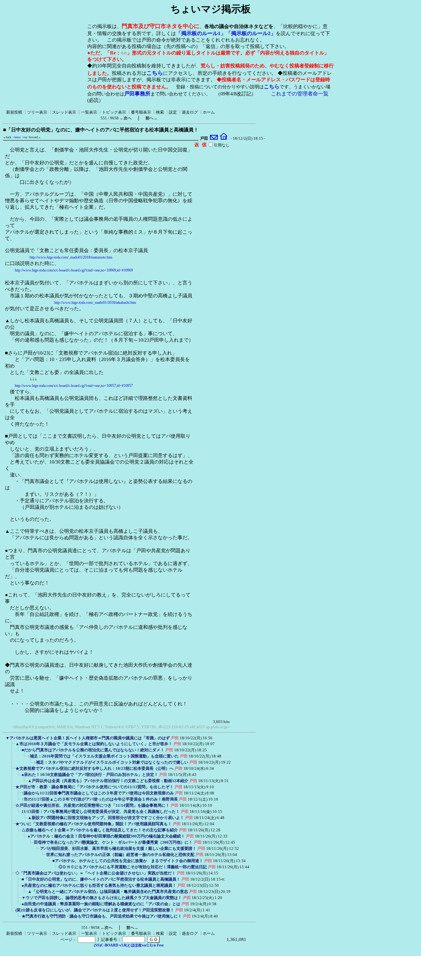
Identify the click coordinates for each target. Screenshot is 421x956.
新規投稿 (14, 112)
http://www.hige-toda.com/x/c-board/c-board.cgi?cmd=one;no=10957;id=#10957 (74, 386)
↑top (24, 137)
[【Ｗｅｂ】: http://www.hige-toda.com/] (223, 138)
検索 (160, 112)
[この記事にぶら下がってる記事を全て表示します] (12, 746)
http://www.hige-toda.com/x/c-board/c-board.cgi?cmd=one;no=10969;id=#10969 (74, 270)
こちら (154, 73)
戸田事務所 (137, 94)
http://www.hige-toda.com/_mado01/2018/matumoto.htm (71, 257)
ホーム (209, 112)
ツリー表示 (37, 112)
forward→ (35, 137)
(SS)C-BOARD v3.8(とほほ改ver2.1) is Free (129, 945)
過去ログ (190, 112)
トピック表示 (114, 112)
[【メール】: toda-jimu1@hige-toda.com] (214, 138)
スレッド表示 (64, 112)
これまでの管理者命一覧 (300, 94)
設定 (173, 112)
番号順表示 (141, 112)
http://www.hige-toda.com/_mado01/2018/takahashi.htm (95, 302)
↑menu (17, 137)
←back (7, 137)
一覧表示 (89, 112)
